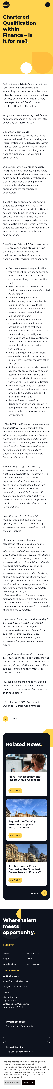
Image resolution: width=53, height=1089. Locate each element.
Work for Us (33, 953)
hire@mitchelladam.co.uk (15, 986)
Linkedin (7, 992)
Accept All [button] (28, 1082)
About (6, 958)
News (29, 958)
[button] (36, 893)
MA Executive (33, 964)
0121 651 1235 (11, 975)
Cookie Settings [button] (12, 1082)
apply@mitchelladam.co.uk (16, 981)
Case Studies (9, 964)
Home (6, 953)
